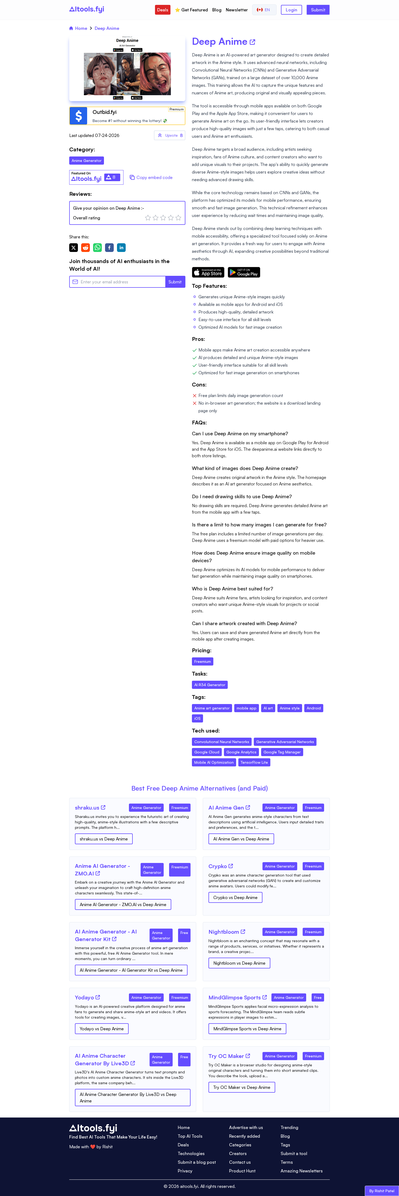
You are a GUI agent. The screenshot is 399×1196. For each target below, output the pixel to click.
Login (291, 9)
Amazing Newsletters (302, 1170)
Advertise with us (246, 1127)
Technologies (191, 1153)
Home (81, 28)
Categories (240, 1144)
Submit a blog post (197, 1162)
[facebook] (109, 247)
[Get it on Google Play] (244, 272)
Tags (285, 1144)
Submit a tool (294, 1153)
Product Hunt (242, 1170)
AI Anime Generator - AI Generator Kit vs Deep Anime (131, 970)
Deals (162, 9)
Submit (318, 9)
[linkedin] (121, 247)
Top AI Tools (190, 1136)
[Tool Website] (103, 807)
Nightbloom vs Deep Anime (239, 963)
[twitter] (73, 247)
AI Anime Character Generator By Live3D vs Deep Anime (128, 1098)
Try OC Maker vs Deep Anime (241, 1087)
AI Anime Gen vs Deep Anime (241, 839)
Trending (289, 1127)
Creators (238, 1153)
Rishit (107, 1146)
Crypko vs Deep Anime (235, 897)
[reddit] (85, 247)
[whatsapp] (97, 247)
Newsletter (237, 9)
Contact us (240, 1162)
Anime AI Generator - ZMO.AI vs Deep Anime (123, 904)
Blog (216, 9)
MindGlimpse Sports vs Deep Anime (247, 1028)
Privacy (185, 1170)
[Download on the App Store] (208, 272)
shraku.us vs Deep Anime (104, 839)
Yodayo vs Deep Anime (102, 1028)
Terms (287, 1162)
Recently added (244, 1136)
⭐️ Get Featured (191, 9)
